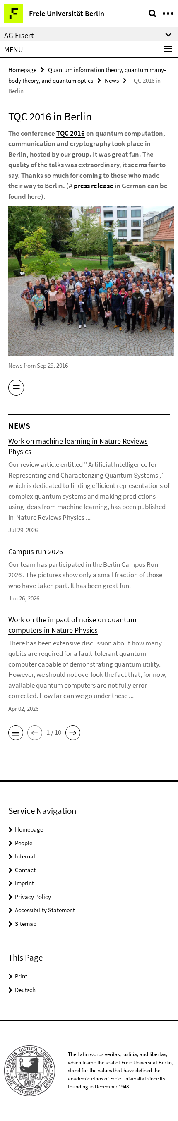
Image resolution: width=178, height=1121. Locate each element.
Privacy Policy (33, 897)
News (112, 80)
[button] (15, 732)
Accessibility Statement (45, 910)
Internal (25, 856)
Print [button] (21, 976)
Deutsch (25, 990)
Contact (25, 870)
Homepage (22, 70)
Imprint (24, 883)
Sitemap (25, 923)
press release (93, 185)
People (23, 843)
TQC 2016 (70, 133)
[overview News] (16, 389)
